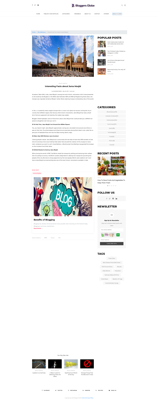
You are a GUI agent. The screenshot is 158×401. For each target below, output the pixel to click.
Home (38, 13)
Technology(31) (112, 133)
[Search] (122, 5)
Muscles (119, 267)
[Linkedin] (38, 5)
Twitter (60, 390)
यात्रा (59, 238)
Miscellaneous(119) (112, 112)
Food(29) (111, 137)
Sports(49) (112, 128)
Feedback (77, 13)
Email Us (113, 390)
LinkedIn (87, 390)
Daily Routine (106, 271)
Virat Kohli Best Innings (111, 283)
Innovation (118, 271)
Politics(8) (112, 141)
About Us (88, 13)
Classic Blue (111, 258)
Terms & (84, 398)
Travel (53, 238)
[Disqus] (63, 267)
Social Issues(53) (111, 124)
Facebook (47, 390)
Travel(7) (111, 145)
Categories (66, 13)
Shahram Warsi (57, 91)
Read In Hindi (117, 14)
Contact (97, 13)
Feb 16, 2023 (110, 46)
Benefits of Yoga (117, 279)
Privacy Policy (89, 398)
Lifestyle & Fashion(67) (112, 116)
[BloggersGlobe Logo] (83, 5)
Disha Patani (104, 279)
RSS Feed (100, 390)
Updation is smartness (38, 373)
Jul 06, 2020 (110, 74)
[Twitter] (35, 5)
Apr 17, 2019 (110, 65)
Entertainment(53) (112, 120)
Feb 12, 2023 (110, 55)
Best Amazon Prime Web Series (111, 263)
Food (99, 177)
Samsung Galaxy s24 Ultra (112, 275)
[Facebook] (32, 5)
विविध (45, 238)
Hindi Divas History (107, 267)
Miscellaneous (42, 32)
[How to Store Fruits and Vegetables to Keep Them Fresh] (112, 165)
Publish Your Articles (51, 13)
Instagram (73, 390)
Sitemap (106, 13)
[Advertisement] (72, 21)
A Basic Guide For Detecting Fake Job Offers (55, 374)
